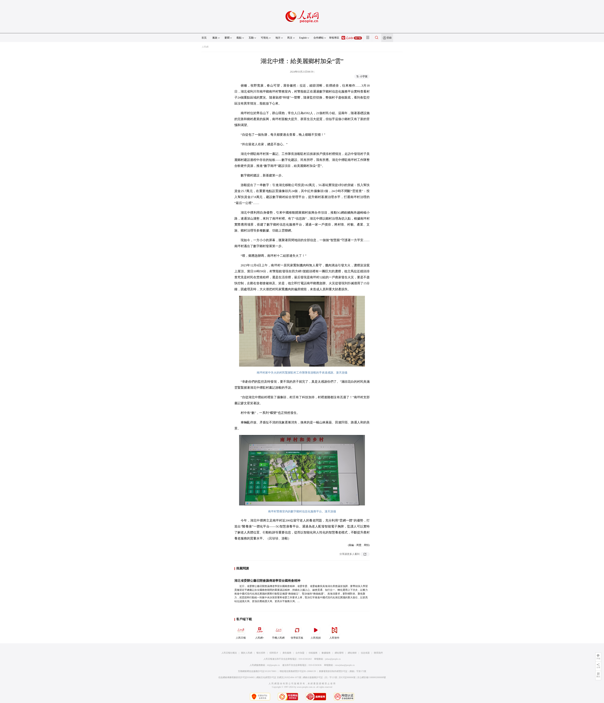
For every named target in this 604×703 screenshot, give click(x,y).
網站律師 (352, 653)
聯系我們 (378, 653)
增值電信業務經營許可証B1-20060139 (298, 671)
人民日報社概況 (229, 653)
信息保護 (365, 653)
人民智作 (334, 637)
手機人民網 (278, 637)
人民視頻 (316, 637)
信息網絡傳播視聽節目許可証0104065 (236, 677)
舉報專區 (334, 37)
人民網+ (259, 637)
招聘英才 (273, 653)
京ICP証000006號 (347, 677)
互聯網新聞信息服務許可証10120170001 (257, 671)
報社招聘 (260, 653)
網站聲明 (339, 653)
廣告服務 (286, 653)
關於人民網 (246, 653)
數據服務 (326, 653)
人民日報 (241, 637)
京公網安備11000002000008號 (371, 677)
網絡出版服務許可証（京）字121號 (320, 677)
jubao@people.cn (333, 659)
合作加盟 (300, 653)
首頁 (204, 37)
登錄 (389, 37)
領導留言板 (297, 637)
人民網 (205, 47)
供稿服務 (313, 653)
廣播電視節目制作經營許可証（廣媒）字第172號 (342, 671)
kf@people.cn (273, 665)
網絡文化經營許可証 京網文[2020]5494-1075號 (278, 677)
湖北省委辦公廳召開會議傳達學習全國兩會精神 (267, 580)
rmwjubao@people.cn (345, 665)
